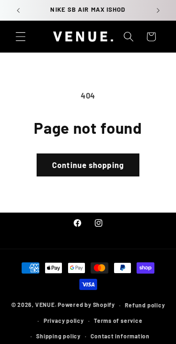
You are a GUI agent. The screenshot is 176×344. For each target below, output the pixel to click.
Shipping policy (58, 336)
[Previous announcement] (18, 10)
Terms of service (118, 320)
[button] (20, 36)
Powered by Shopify (86, 305)
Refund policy (145, 305)
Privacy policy (64, 320)
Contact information (120, 336)
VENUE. (46, 305)
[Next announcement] (158, 10)
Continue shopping (88, 164)
